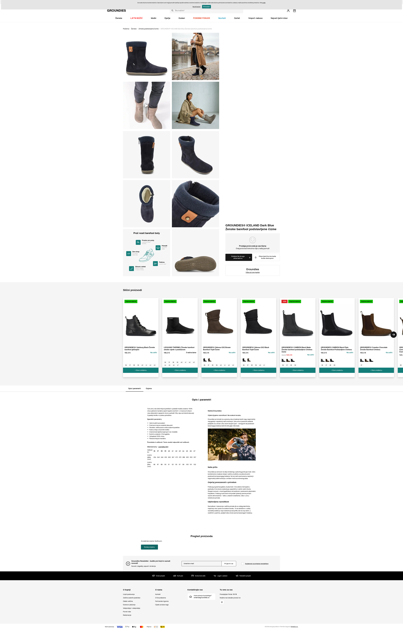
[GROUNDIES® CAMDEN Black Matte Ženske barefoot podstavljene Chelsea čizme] (283, 360)
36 (126, 365)
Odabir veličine (128, 601)
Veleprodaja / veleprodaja (131, 608)
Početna (126, 29)
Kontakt (158, 594)
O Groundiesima (160, 598)
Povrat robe (127, 612)
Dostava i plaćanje (129, 605)
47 (178, 365)
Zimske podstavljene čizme (149, 29)
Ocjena (149, 388)
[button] (393, 334)
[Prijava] (288, 10)
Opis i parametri (134, 388)
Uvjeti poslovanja (129, 594)
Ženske (134, 29)
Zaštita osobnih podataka (131, 598)
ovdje (263, 3)
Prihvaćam (206, 7)
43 (154, 365)
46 (174, 365)
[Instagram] (222, 602)
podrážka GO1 (163, 447)
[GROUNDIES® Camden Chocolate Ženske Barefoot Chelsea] (288, 360)
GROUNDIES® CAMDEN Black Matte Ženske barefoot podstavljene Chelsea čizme (297, 350)
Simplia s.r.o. (294, 626)
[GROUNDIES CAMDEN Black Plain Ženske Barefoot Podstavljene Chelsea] (292, 360)
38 (134, 365)
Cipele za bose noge (162, 605)
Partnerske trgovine (162, 601)
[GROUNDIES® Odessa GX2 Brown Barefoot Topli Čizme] (209, 360)
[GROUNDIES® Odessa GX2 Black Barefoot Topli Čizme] (205, 360)
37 (130, 365)
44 (165, 365)
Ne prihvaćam (196, 7)
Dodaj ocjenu (149, 547)
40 (142, 365)
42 (150, 365)
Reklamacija (127, 615)
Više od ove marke (253, 272)
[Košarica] (294, 10)
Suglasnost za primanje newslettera (256, 564)
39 (138, 365)
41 (146, 365)
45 (169, 365)
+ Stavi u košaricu (141, 370)
